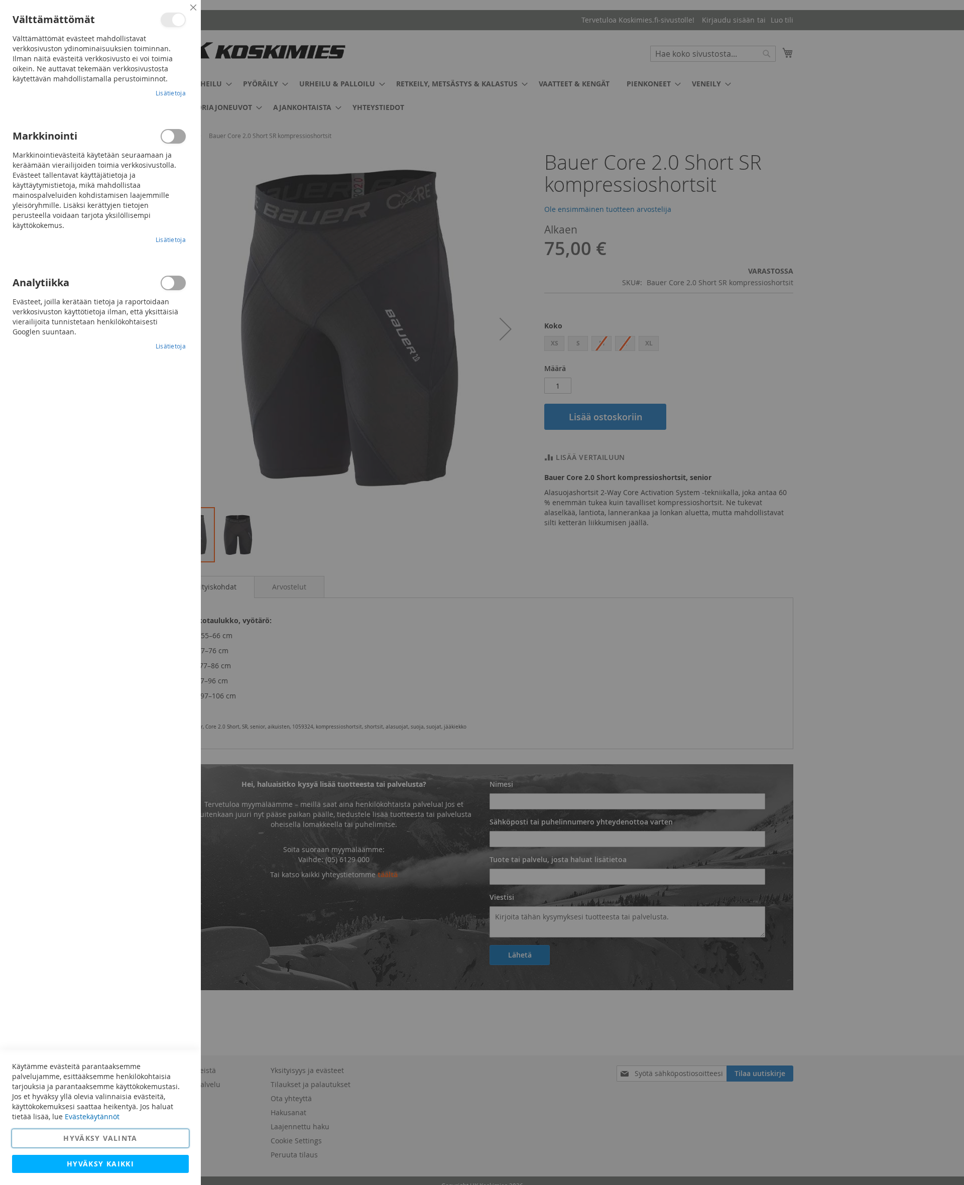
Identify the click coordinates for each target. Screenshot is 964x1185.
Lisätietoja (171, 93)
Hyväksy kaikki (100, 1163)
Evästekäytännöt (92, 1116)
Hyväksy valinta (100, 1138)
